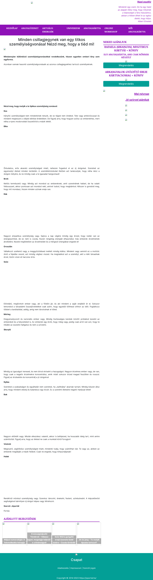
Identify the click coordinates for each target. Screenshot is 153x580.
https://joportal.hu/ (87, 578)
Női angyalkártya (136, 30)
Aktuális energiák (47, 30)
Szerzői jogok (89, 568)
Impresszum (75, 568)
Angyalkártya (92, 28)
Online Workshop (110, 30)
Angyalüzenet (30, 28)
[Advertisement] (24, 87)
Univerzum (73, 28)
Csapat (76, 560)
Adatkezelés (63, 568)
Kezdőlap (12, 28)
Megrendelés (126, 65)
